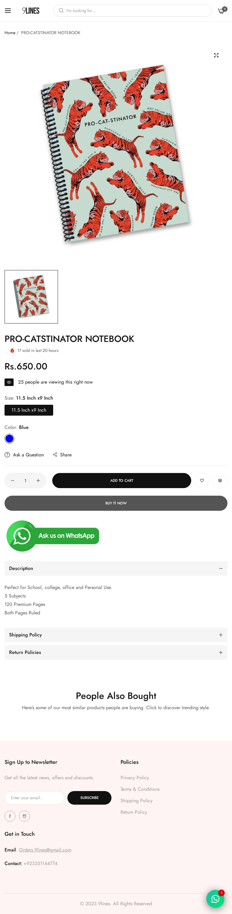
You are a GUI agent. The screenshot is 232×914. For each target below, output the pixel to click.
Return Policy (134, 812)
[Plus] (38, 480)
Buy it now (116, 503)
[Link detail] (11, 816)
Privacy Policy (135, 777)
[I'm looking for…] (59, 11)
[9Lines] (30, 10)
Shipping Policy (137, 800)
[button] (201, 480)
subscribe (89, 797)
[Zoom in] (216, 55)
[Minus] (12, 480)
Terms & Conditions (140, 789)
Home (10, 33)
